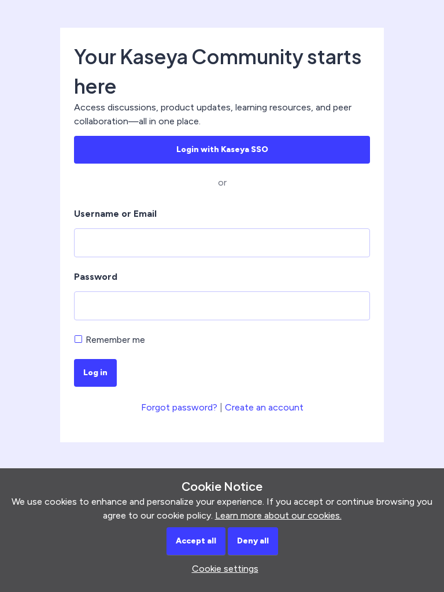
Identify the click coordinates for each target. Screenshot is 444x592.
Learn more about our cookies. (278, 515)
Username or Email (115, 213)
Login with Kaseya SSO (222, 149)
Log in (95, 373)
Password (95, 276)
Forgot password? (179, 407)
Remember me (115, 339)
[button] (222, 568)
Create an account (264, 407)
